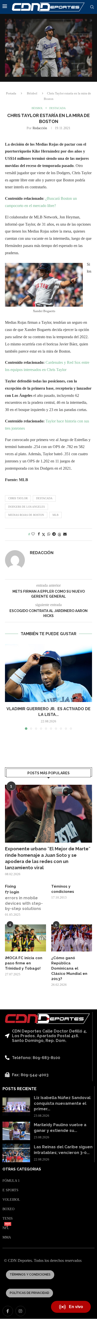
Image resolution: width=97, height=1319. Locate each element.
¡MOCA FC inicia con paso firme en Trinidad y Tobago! (23, 963)
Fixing (10, 886)
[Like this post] (33, 534)
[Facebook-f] (7, 1311)
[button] (9, 686)
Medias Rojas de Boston (26, 514)
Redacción (40, 128)
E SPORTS (10, 1190)
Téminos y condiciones (62, 889)
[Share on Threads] (59, 534)
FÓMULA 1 (11, 1181)
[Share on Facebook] (39, 534)
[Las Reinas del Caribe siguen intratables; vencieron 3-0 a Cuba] (16, 1153)
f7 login (12, 892)
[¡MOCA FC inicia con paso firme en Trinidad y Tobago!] (25, 938)
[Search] (92, 7)
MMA (6, 1237)
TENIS (7, 1218)
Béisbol (32, 93)
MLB (55, 514)
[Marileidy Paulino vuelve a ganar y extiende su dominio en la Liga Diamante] (16, 1131)
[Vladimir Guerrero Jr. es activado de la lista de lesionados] (48, 673)
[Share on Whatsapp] (48, 534)
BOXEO (8, 1209)
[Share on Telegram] (54, 534)
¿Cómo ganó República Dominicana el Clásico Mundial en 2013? (69, 968)
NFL (5, 1228)
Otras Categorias (21, 1169)
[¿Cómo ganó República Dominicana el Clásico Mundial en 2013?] (71, 938)
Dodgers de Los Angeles (26, 506)
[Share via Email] (65, 534)
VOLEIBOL (11, 1199)
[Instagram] (20, 1311)
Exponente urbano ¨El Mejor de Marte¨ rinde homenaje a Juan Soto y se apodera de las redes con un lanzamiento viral (48, 858)
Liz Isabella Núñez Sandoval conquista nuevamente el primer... (62, 1103)
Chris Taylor (18, 498)
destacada (44, 498)
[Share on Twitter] (43, 534)
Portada (11, 93)
